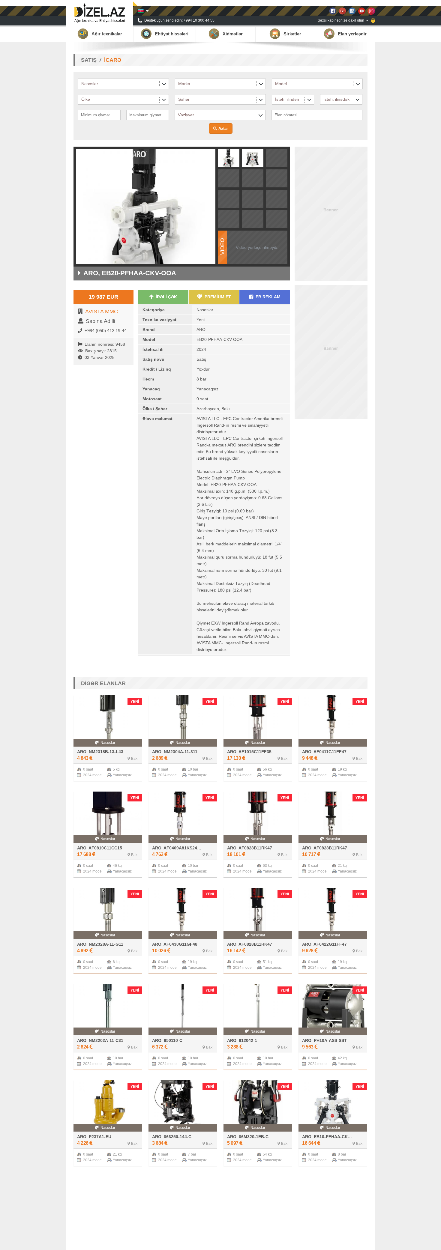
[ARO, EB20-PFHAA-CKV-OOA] (228, 165)
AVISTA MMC (101, 312)
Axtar (223, 128)
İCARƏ (112, 60)
